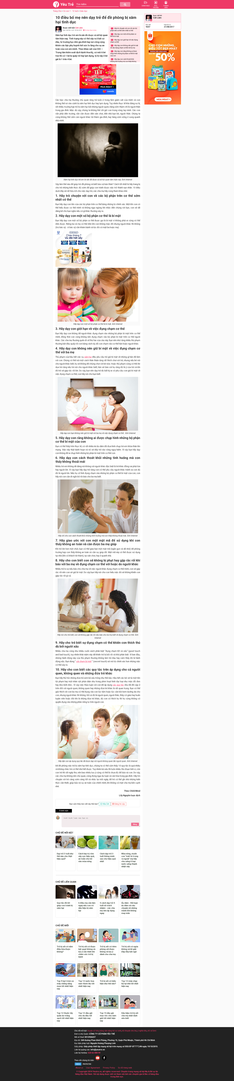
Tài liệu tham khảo (90, 30)
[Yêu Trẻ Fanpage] (104, 1060)
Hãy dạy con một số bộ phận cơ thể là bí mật (123, 35)
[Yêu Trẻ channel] (98, 1060)
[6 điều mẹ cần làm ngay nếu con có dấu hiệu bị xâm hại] (87, 892)
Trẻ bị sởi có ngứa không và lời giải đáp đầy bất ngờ (129, 949)
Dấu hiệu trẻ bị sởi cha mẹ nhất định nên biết (129, 1015)
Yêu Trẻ (67, 4)
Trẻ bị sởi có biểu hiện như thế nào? (108, 982)
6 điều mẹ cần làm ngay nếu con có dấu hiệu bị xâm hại (86, 907)
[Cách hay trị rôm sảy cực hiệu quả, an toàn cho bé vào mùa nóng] (87, 842)
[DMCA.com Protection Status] (83, 1065)
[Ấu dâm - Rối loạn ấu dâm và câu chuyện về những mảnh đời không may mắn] (130, 892)
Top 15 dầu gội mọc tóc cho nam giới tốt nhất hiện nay (108, 1017)
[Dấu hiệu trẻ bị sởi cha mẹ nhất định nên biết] (130, 1002)
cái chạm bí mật (83, 661)
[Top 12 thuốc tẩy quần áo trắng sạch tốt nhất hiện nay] (65, 1002)
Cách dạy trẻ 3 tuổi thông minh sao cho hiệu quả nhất (108, 857)
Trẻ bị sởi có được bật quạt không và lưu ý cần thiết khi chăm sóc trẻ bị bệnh (86, 951)
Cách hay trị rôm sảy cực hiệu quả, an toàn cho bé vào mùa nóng (86, 857)
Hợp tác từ (167, 25)
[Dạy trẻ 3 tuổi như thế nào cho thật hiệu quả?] (65, 842)
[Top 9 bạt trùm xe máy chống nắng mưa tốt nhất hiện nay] (65, 970)
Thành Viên (166, 6)
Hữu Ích (105, 804)
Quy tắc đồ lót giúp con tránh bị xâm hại (65, 905)
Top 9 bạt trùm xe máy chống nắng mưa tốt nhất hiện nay (65, 985)
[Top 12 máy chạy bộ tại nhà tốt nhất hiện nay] (130, 970)
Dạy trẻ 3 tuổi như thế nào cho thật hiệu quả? (65, 856)
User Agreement (93, 1068)
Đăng (135, 824)
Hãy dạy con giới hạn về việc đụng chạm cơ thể (124, 41)
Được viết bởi (157, 15)
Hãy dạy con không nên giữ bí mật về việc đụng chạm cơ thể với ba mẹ (124, 46)
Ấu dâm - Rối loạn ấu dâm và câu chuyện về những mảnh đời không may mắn (129, 908)
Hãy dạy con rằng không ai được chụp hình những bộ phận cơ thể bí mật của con (123, 53)
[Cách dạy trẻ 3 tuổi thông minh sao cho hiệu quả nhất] (108, 842)
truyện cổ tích (93, 1031)
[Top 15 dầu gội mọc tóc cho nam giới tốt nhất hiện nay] (108, 1002)
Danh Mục (146, 6)
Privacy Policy (109, 1068)
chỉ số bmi (151, 1031)
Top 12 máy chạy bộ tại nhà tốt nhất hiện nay (129, 983)
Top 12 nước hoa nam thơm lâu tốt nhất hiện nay (86, 983)
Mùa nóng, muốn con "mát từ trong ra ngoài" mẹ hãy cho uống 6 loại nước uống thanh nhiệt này (129, 860)
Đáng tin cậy (119, 804)
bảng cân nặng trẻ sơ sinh (110, 1031)
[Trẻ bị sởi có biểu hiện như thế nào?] (108, 970)
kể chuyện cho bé (129, 1031)
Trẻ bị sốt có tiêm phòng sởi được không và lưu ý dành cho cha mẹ (108, 950)
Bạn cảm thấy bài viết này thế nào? (83, 804)
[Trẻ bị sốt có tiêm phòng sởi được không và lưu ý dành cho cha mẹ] (108, 935)
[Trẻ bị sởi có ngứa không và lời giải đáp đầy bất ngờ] (130, 935)
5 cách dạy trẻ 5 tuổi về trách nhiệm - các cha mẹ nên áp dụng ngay (107, 908)
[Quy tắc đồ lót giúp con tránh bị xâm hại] (65, 892)
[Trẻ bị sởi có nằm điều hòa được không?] (65, 935)
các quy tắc (118, 685)
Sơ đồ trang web (125, 1068)
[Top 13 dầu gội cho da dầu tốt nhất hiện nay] (87, 1002)
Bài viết (148, 25)
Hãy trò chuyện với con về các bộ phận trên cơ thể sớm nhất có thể (123, 29)
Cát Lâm (157, 17)
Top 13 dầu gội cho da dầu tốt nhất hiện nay (85, 1015)
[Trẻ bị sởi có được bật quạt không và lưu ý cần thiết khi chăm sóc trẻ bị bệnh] (87, 935)
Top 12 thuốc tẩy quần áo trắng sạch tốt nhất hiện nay (65, 1017)
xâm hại (88, 357)
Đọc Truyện (156, 6)
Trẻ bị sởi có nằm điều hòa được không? (65, 949)
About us (79, 1068)
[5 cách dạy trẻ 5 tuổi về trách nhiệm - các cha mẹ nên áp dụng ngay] (108, 892)
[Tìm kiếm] (125, 4)
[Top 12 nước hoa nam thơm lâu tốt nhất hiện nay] (87, 970)
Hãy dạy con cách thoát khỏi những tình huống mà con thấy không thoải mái (123, 61)
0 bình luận (63, 810)
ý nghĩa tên (142, 1031)
